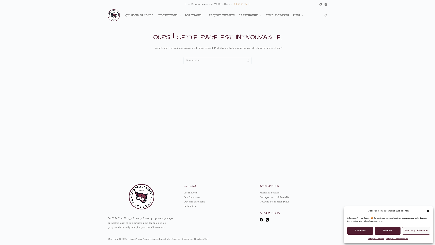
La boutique (190, 206)
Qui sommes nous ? (139, 15)
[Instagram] (326, 4)
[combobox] (214, 60)
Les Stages (193, 15)
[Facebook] (320, 4)
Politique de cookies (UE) (274, 201)
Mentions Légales (270, 192)
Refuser (387, 230)
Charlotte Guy (201, 239)
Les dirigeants (277, 15)
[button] (428, 211)
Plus (296, 15)
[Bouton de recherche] (248, 60)
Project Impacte (221, 15)
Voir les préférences (416, 230)
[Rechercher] (326, 15)
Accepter (360, 230)
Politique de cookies (376, 239)
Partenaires (248, 15)
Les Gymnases (192, 197)
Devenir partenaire (194, 201)
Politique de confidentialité (397, 239)
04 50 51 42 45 (242, 4)
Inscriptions (167, 15)
